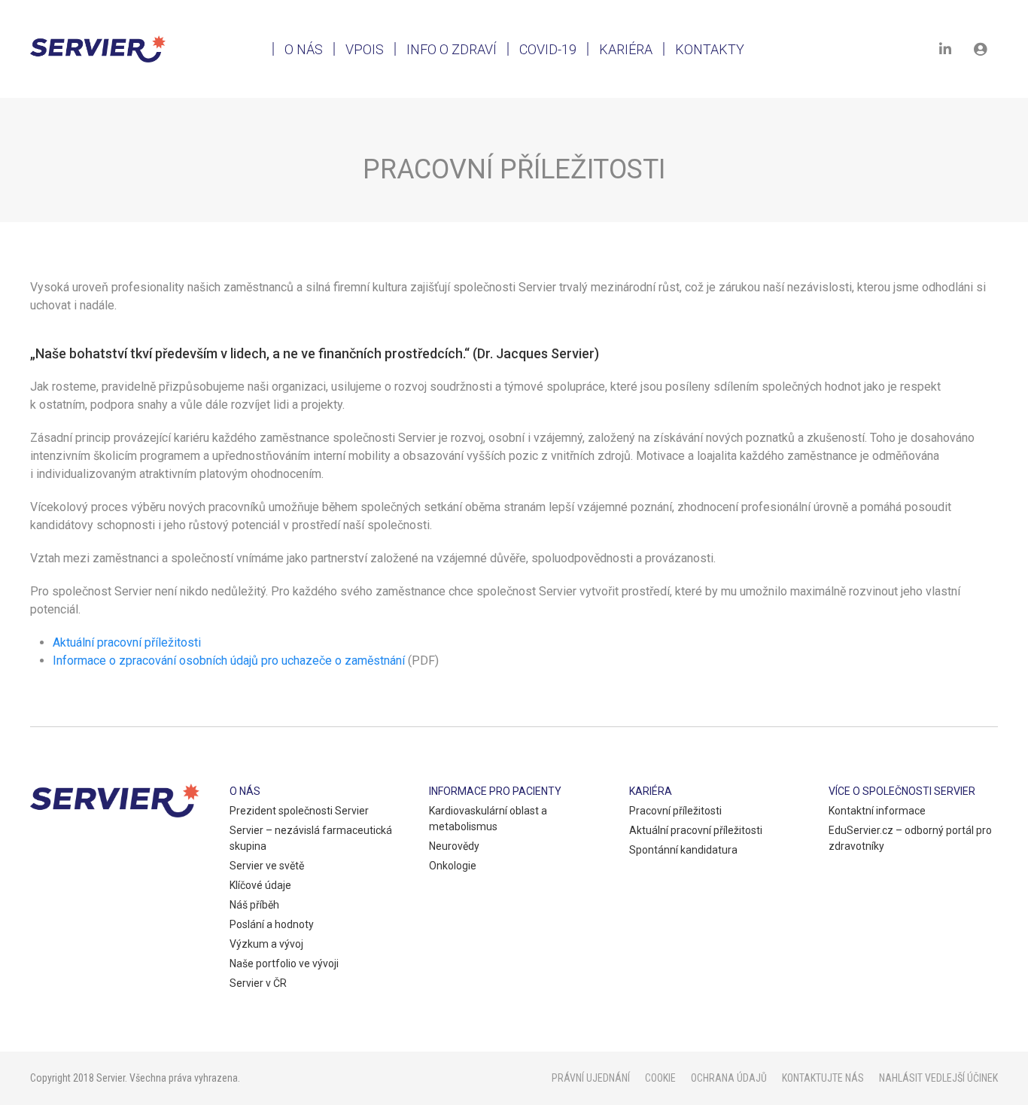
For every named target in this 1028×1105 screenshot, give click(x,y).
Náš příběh (254, 905)
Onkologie (452, 866)
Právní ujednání (591, 1078)
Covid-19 (547, 49)
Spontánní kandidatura (683, 850)
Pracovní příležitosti (675, 811)
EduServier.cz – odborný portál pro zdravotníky (910, 838)
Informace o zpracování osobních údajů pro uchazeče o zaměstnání (229, 660)
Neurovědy (454, 846)
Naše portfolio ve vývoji (284, 963)
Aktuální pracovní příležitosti (127, 642)
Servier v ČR (258, 983)
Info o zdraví (451, 49)
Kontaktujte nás (823, 1078)
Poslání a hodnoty (272, 924)
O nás (303, 49)
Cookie (660, 1078)
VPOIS (364, 49)
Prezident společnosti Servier (299, 811)
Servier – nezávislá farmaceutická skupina (311, 838)
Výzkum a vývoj (266, 944)
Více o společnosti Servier (902, 791)
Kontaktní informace (877, 811)
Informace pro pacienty (495, 791)
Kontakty (709, 49)
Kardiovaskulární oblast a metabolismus (488, 819)
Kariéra (625, 49)
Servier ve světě (267, 866)
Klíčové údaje (260, 885)
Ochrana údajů (729, 1078)
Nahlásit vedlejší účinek (938, 1078)
